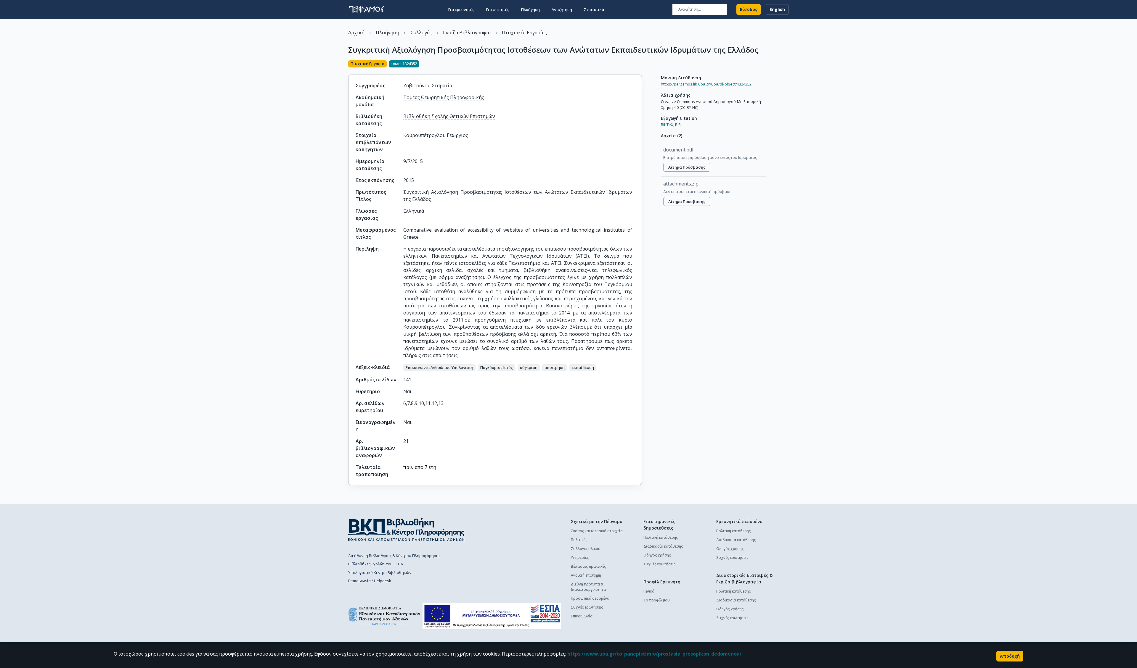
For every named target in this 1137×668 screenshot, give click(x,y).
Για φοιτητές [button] (497, 9)
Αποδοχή (1010, 656)
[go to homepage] (366, 9)
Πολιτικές (579, 539)
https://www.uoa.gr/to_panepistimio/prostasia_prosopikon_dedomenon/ (654, 654)
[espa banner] (492, 616)
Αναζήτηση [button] (562, 9)
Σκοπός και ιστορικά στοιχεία (597, 530)
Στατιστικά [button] (594, 9)
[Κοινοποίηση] (639, 64)
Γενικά (648, 591)
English (777, 9)
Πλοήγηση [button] (530, 9)
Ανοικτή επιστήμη (586, 575)
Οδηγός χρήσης (657, 555)
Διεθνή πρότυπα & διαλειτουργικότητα (588, 587)
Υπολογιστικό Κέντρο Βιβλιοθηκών (379, 572)
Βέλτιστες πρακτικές (588, 566)
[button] (439, 367)
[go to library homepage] (406, 529)
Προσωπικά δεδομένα (590, 598)
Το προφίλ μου (656, 600)
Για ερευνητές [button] (461, 9)
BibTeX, (667, 124)
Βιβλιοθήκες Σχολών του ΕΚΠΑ (375, 564)
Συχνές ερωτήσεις (587, 607)
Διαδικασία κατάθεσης (663, 546)
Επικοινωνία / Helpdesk (369, 580)
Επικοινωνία (581, 616)
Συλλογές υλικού (585, 548)
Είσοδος (748, 9)
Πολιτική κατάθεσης (660, 537)
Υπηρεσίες (580, 557)
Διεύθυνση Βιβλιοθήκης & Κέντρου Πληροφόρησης (394, 555)
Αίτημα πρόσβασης (686, 167)
